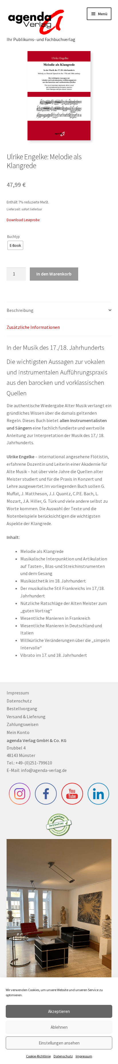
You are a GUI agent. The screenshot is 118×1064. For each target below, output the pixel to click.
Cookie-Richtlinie (38, 1056)
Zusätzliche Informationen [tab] (33, 327)
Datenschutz (63, 1056)
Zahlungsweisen (22, 724)
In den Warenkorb (54, 274)
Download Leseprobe (23, 220)
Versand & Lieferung (26, 716)
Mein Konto (18, 732)
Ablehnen (59, 1027)
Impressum (84, 1056)
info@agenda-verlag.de (44, 770)
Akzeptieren (59, 1011)
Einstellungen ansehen (59, 1043)
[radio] (15, 245)
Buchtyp (13, 236)
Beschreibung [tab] (20, 310)
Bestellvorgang (22, 708)
